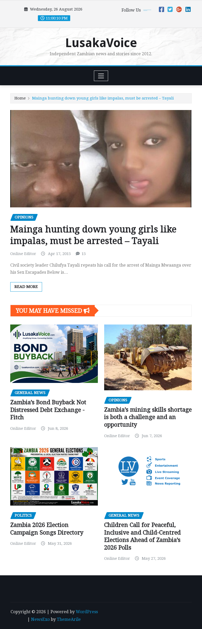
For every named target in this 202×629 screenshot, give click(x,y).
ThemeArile (69, 619)
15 (84, 253)
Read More (26, 286)
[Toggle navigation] (101, 76)
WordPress (87, 611)
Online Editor (23, 253)
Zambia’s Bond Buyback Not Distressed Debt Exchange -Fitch (48, 410)
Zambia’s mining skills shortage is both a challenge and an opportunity (148, 417)
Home (20, 98)
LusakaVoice (101, 43)
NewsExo (40, 619)
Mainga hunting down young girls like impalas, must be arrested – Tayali (103, 98)
